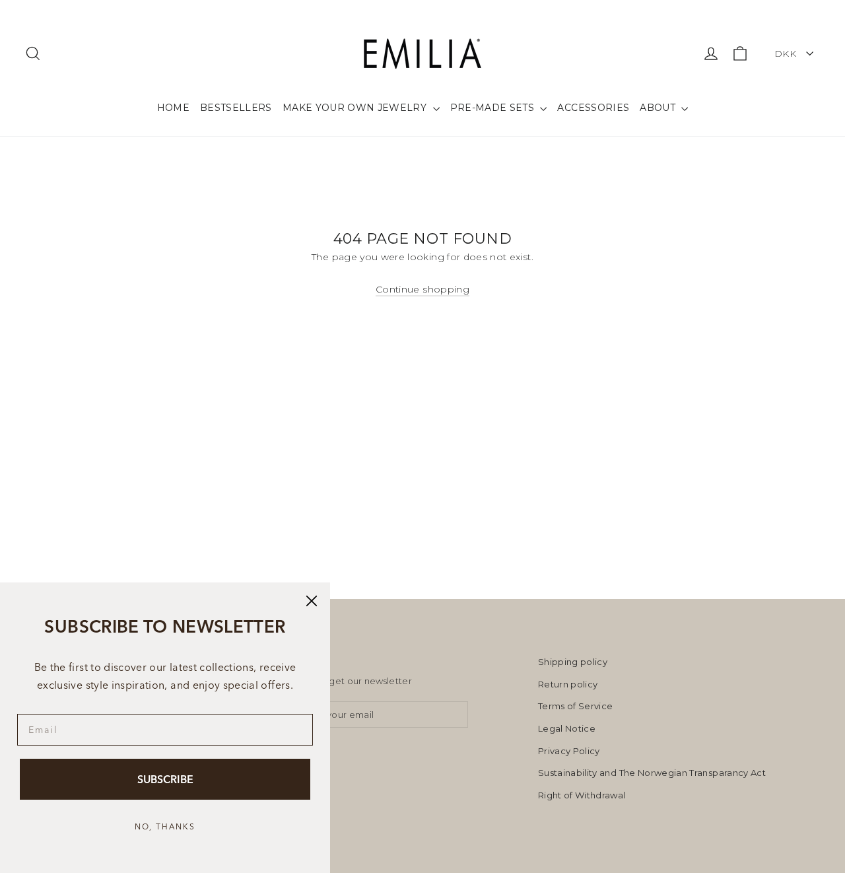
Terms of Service (575, 706)
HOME (173, 108)
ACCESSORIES (593, 108)
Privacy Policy (569, 751)
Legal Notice (566, 728)
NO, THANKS (165, 826)
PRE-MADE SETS (493, 108)
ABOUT (659, 108)
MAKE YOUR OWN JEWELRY (356, 108)
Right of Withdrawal (582, 795)
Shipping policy (572, 661)
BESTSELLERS (236, 108)
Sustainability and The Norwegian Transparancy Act (652, 772)
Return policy (568, 684)
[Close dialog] (311, 601)
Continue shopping (422, 289)
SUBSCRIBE (165, 779)
